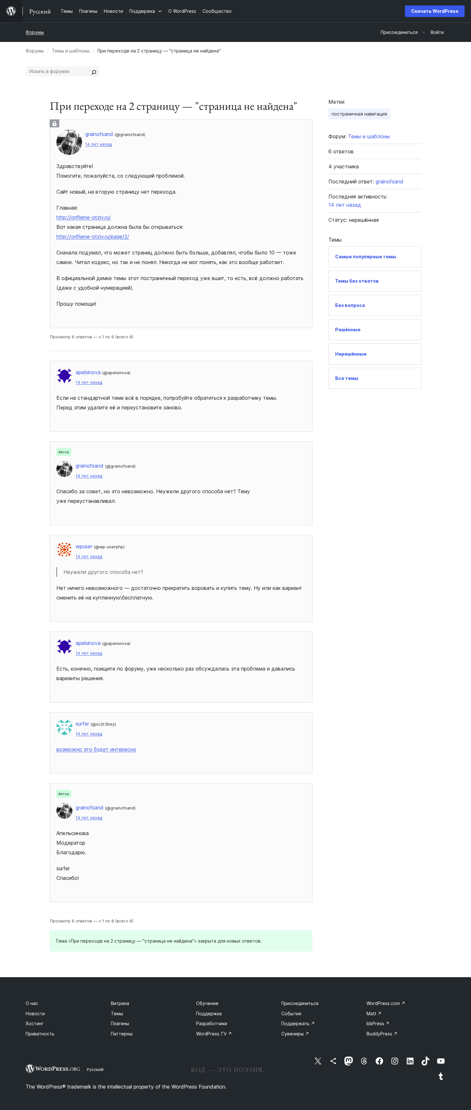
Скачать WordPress (435, 11)
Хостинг (35, 1023)
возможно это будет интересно (96, 749)
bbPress (378, 1023)
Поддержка (209, 1013)
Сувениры (295, 1033)
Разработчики (211, 1023)
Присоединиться (299, 1003)
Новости (35, 1013)
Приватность (40, 1033)
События (291, 1013)
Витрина (120, 1003)
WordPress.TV (214, 1033)
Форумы (35, 32)
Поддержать (298, 1023)
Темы (117, 1013)
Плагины (120, 1023)
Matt (374, 1013)
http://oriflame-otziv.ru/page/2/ (92, 236)
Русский (95, 1069)
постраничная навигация (359, 114)
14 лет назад (98, 144)
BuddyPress (382, 1033)
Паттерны (122, 1033)
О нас (32, 1003)
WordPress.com (386, 1003)
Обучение (207, 1003)
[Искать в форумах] (94, 71)
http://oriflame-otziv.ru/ (83, 217)
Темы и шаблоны (70, 50)
